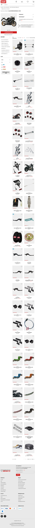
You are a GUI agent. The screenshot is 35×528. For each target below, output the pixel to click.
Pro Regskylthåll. (17, 193)
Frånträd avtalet (3, 491)
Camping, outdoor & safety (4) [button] (5, 46)
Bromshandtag (17, 280)
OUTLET (4, 69)
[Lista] (24, 37)
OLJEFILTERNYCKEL (29, 245)
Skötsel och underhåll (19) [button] (5, 41)
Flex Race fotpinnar (29, 297)
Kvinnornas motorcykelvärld (22, 479)
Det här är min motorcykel (9, 32)
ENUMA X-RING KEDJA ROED (29, 367)
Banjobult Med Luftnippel (29, 210)
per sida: (19, 37)
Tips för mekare (20, 481)
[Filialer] (16, 1)
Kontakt (2, 479)
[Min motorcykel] (22, 1)
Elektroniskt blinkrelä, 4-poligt (17, 210)
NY (3, 64)
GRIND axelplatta (29, 123)
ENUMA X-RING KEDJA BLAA (17, 384)
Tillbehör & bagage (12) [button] (4, 43)
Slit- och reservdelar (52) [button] (4, 39)
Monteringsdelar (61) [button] (4, 53)
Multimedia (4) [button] (3, 48)
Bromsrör (29, 106)
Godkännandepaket (29, 332)
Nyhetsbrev (2, 485)
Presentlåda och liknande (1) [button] (5, 50)
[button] (33, 4)
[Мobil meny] (2, 4)
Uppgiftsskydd (20, 498)
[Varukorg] (33, 1)
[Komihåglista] (28, 1)
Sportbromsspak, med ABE (17, 106)
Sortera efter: (28, 37)
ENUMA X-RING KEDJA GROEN (18, 367)
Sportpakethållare (17, 123)
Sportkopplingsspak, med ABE (29, 280)
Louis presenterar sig (4, 495)
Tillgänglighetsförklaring (21, 501)
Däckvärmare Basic (17, 245)
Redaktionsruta (20, 495)
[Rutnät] (22, 37)
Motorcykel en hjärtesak (21, 482)
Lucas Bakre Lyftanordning (29, 158)
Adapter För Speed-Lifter (29, 193)
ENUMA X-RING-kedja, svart (29, 419)
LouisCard (2, 488)
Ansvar (2, 501)
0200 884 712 (6, 471)
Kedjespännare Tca (29, 71)
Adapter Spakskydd (17, 71)
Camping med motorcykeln (22, 488)
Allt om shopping (3, 498)
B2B (1, 481)
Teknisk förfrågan (3, 482)
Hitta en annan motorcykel (8, 34)
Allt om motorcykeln (21, 485)
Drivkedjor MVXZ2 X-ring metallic (17, 419)
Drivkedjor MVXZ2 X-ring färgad (29, 384)
